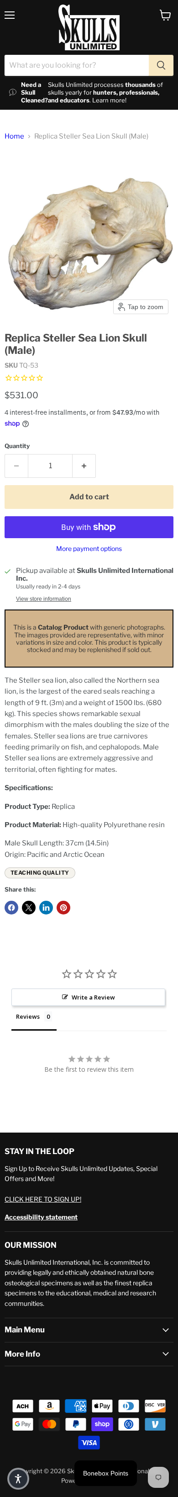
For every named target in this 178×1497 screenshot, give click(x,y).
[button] (18, 1479)
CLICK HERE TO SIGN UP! (43, 1199)
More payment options (89, 548)
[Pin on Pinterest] (63, 907)
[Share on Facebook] (11, 907)
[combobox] (77, 65)
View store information (43, 599)
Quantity (17, 446)
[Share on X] (29, 907)
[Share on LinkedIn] (46, 907)
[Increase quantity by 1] (84, 466)
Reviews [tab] (28, 1016)
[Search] (161, 65)
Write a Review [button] (93, 997)
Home (14, 136)
